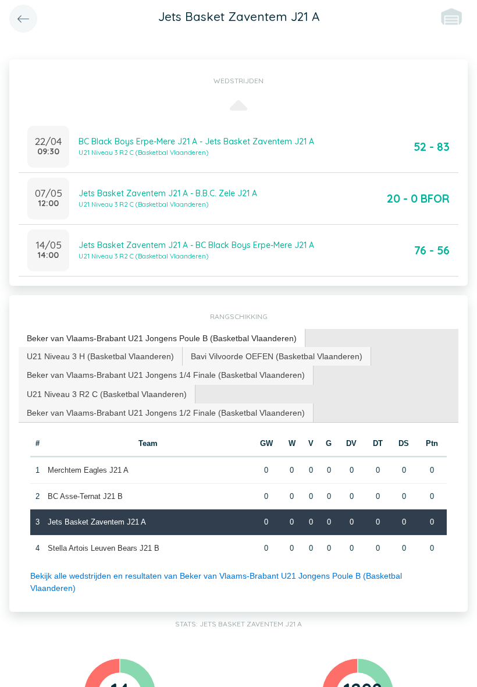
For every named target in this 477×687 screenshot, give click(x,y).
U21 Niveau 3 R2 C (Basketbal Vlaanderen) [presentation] (107, 394)
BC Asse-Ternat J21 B (85, 496)
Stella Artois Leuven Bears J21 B (103, 548)
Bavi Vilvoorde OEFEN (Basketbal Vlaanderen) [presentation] (276, 356)
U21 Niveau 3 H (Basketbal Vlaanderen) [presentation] (100, 356)
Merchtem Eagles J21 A (88, 470)
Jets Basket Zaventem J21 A (97, 522)
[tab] (162, 338)
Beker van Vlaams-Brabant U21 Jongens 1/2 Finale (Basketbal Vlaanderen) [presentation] (166, 412)
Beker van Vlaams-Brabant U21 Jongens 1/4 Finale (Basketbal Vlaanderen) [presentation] (166, 375)
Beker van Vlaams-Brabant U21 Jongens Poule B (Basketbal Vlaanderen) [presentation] (162, 338)
